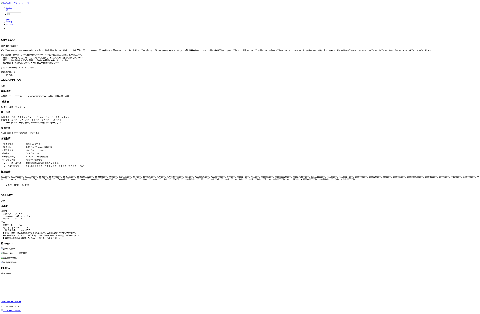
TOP (8, 20)
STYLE (9, 22)
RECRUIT (10, 24)
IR (7, 10)
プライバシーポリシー (11, 302)
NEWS (9, 8)
